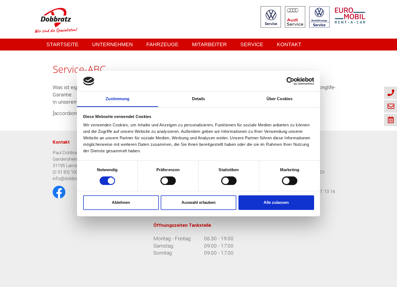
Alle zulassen (276, 202)
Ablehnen (121, 202)
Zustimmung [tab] (118, 99)
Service (251, 44)
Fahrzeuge (162, 44)
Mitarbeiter (209, 44)
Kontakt (289, 44)
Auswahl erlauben (198, 202)
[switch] (168, 180)
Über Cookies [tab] (279, 99)
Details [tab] (198, 99)
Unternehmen (112, 44)
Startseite (62, 44)
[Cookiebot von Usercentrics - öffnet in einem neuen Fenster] (290, 81)
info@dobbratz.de (70, 178)
